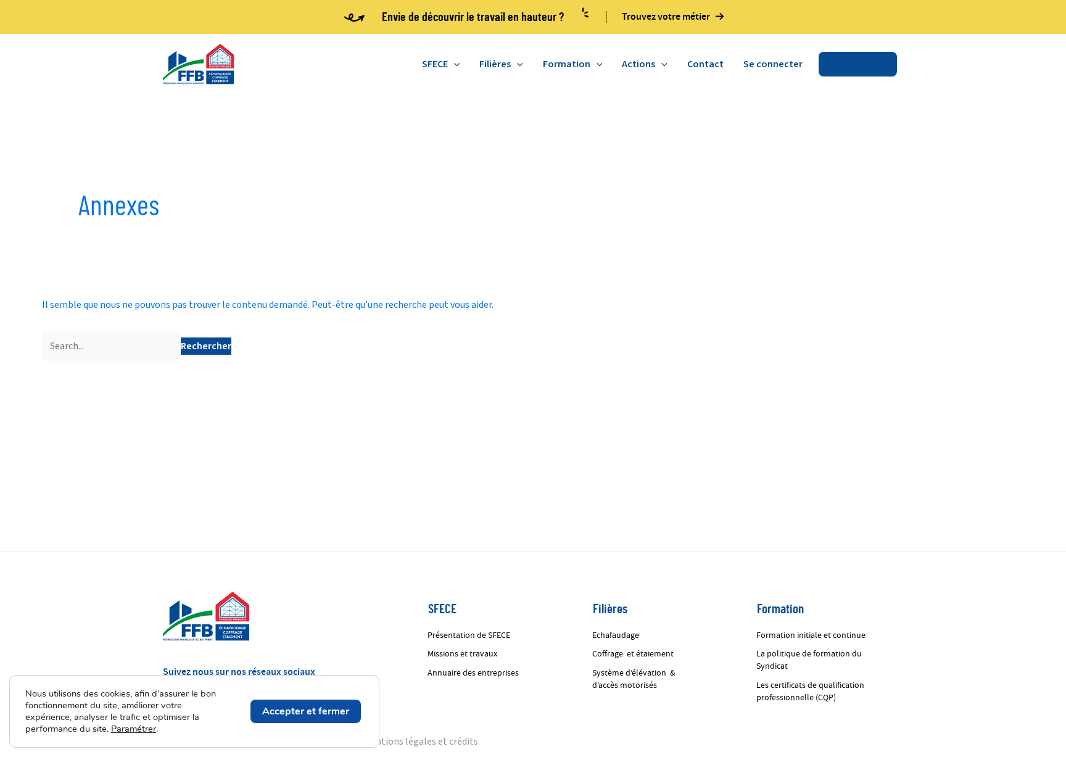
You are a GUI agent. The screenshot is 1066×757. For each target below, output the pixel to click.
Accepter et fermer (305, 711)
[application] (454, 64)
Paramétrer (133, 728)
